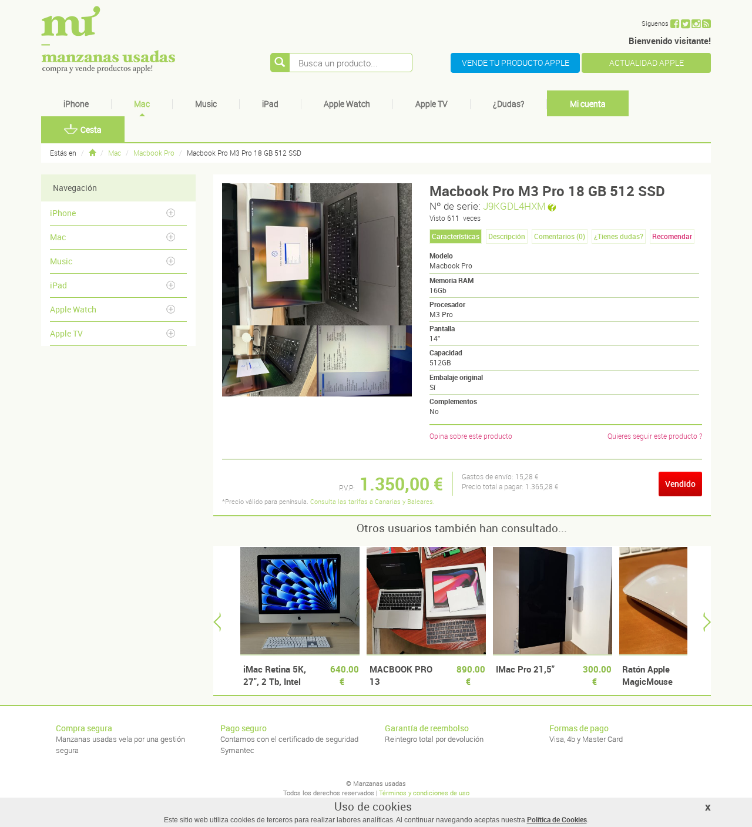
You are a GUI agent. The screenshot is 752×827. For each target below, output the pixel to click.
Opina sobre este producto (470, 436)
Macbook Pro (153, 152)
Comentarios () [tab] (559, 236)
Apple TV (431, 103)
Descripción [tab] (506, 236)
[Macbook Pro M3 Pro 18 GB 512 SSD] (269, 360)
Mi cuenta (588, 103)
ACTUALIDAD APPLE (646, 62)
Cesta (91, 129)
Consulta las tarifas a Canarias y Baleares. (372, 501)
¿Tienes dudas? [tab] (618, 236)
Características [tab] (455, 236)
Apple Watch (347, 103)
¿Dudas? (508, 103)
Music (206, 103)
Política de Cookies (557, 819)
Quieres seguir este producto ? (654, 436)
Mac (142, 103)
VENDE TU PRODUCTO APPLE (515, 62)
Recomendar (672, 236)
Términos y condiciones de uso (424, 792)
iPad (270, 103)
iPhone (76, 103)
